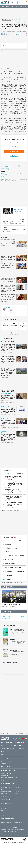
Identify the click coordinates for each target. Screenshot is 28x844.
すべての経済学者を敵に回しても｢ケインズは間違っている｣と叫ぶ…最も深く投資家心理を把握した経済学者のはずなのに (8, 437)
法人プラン (3, 810)
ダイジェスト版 (9, 552)
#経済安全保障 (4, 168)
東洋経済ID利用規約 (19, 829)
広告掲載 (3, 825)
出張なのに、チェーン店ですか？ (13, 548)
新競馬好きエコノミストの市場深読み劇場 (15, 571)
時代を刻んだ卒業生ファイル (12, 563)
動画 (24, 6)
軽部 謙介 (3, 33)
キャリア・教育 (20, 748)
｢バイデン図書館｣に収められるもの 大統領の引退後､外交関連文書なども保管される (14, 26)
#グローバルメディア (13, 173)
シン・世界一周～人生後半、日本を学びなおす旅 (15, 555)
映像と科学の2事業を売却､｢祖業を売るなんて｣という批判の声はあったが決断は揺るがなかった (8, 398)
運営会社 (3, 822)
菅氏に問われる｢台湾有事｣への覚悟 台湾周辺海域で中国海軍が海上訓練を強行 (8, 265)
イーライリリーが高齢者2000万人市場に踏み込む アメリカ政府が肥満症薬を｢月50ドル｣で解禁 (8, 410)
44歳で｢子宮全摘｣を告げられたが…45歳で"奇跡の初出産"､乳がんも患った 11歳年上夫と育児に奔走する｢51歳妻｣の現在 (8, 288)
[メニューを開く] (26, 2)
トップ (2, 6)
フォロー (18, 34)
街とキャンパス (9, 559)
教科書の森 (3, 796)
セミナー (8, 745)
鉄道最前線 (8, 544)
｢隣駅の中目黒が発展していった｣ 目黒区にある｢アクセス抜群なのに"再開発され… (13, 498)
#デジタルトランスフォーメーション (15, 616)
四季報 (14, 745)
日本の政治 (8, 579)
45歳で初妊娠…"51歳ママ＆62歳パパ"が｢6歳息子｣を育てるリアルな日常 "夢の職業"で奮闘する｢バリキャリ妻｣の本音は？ (8, 298)
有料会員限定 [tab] (20, 473)
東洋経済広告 (4, 793)
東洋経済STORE (5, 775)
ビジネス (3, 748)
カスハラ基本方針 (5, 831)
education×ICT (4, 758)
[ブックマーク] (25, 34)
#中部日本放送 (6, 618)
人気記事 (5, 470)
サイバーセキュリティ (6, 761)
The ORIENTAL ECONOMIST (8, 770)
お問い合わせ (14, 831)
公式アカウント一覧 (17, 822)
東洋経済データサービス (6, 791)
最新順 (7, 6)
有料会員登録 (14, 151)
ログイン (21, 2)
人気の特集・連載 (8, 537)
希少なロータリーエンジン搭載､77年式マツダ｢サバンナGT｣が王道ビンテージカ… (13, 491)
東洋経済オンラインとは (6, 803)
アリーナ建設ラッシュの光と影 (11, 604)
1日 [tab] (8, 540)
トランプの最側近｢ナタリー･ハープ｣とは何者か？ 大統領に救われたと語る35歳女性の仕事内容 (8, 423)
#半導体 (3, 173)
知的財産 (15, 827)
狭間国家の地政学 (14, 650)
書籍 (20, 745)
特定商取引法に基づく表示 (7, 829)
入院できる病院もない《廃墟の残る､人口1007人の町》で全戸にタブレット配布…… (13, 504)
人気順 (20, 6)
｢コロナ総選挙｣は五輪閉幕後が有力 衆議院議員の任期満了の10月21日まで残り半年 (8, 280)
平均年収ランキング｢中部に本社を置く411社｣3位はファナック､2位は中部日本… (13, 478)
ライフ (2, 751)
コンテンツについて (5, 805)
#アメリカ (15, 166)
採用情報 (9, 822)
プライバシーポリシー (6, 827)
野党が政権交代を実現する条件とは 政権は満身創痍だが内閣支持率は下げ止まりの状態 (8, 259)
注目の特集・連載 (7, 587)
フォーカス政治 (18, 209)
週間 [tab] (20, 540)
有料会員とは (14, 156)
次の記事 (24, 22)
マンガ (2, 745)
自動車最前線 (8, 575)
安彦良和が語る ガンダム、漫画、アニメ (15, 567)
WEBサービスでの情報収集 (13, 825)
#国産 (3, 616)
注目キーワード (6, 612)
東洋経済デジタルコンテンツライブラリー (10, 777)
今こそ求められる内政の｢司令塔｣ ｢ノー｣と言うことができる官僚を (8, 243)
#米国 (2, 176)
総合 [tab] (8, 473)
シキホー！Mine (4, 780)
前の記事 (18, 22)
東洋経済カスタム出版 (19, 793)
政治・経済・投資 (6, 19)
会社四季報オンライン (6, 773)
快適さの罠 (12, 639)
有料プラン (3, 808)
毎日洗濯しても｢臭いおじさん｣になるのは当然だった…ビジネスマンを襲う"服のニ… (13, 484)
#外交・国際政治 (5, 166)
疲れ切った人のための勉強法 (17, 629)
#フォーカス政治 (16, 19)
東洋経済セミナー (18, 791)
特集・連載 (14, 6)
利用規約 (3, 815)
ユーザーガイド (4, 812)
